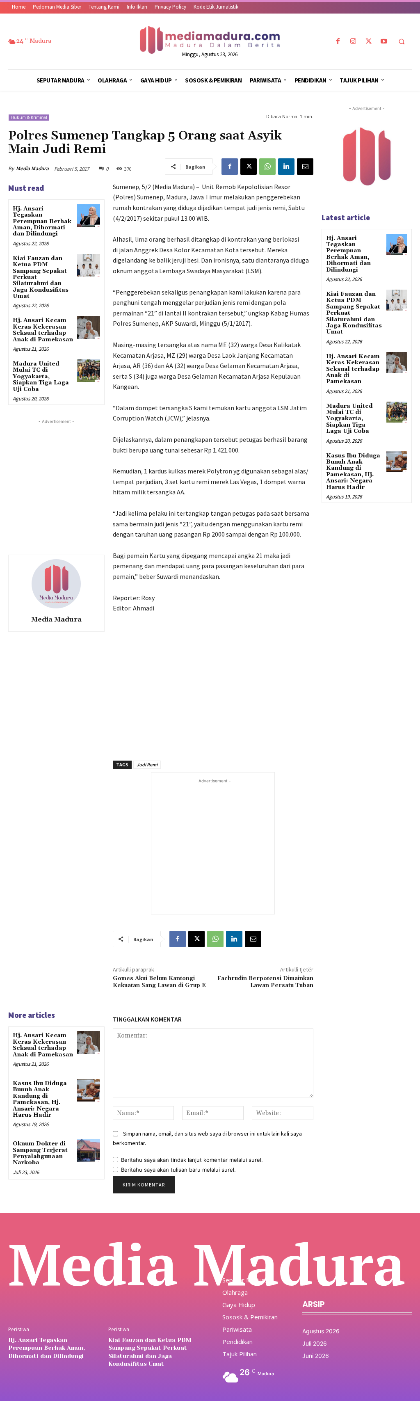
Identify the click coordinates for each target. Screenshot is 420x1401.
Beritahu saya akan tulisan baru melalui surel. (178, 1169)
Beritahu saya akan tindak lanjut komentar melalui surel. (192, 1159)
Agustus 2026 (321, 1331)
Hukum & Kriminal (29, 117)
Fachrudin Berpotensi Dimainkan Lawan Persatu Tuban (265, 982)
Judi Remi (147, 764)
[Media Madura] (56, 583)
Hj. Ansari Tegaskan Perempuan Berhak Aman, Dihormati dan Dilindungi (42, 221)
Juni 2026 (315, 1355)
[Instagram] (353, 41)
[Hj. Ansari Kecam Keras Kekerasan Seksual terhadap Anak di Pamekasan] (88, 327)
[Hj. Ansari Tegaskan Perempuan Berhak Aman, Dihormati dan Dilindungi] (88, 215)
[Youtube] (383, 41)
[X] (368, 41)
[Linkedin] (286, 166)
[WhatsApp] (267, 166)
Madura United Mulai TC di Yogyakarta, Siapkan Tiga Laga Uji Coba (41, 376)
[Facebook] (338, 41)
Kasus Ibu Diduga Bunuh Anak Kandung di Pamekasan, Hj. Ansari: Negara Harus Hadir (40, 1099)
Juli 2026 (314, 1343)
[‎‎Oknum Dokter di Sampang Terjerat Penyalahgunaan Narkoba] (88, 1150)
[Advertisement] (69, 477)
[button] (401, 42)
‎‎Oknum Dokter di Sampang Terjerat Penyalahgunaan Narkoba (40, 1153)
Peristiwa (18, 1329)
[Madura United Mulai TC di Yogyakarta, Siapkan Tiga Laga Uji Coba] (88, 370)
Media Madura (32, 168)
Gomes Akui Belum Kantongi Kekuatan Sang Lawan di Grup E (159, 982)
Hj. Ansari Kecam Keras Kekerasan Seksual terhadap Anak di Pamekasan (43, 330)
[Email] (305, 166)
